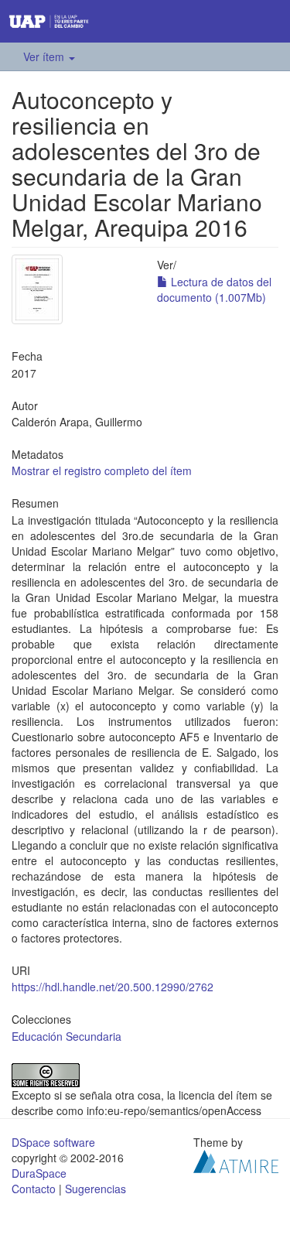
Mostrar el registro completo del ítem (102, 470)
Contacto (34, 1188)
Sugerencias (95, 1188)
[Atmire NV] (235, 1159)
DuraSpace (39, 1173)
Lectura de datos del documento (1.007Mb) (214, 289)
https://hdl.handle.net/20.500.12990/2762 (112, 986)
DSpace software (53, 1142)
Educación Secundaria (66, 1036)
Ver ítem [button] (45, 56)
